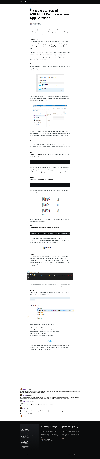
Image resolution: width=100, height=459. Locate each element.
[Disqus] (50, 372)
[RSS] (79, 2)
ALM (30, 8)
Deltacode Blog (23, 1)
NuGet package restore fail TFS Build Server (28, 441)
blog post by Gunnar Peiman (45, 54)
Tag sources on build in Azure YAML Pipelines (28, 428)
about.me (31, 1)
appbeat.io (66, 345)
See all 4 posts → (25, 447)
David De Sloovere (36, 23)
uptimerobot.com (58, 345)
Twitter (75, 454)
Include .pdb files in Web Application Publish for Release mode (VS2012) (28, 435)
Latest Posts (71, 454)
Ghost (79, 454)
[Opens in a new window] (77, 2)
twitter (36, 1)
